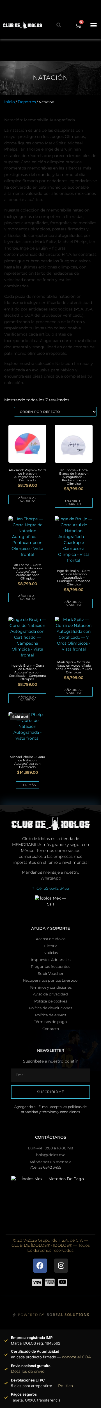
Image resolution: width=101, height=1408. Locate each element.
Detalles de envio (28, 1371)
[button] (93, 25)
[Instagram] (61, 1266)
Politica (65, 1385)
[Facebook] (40, 1266)
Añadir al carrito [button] (27, 499)
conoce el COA (76, 1356)
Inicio (9, 101)
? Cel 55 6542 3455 (50, 888)
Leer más (27, 785)
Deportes (27, 101)
